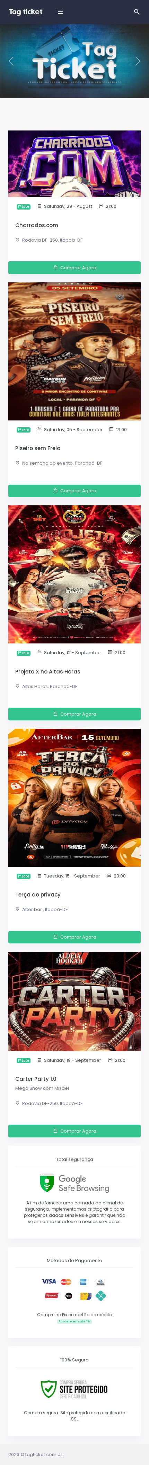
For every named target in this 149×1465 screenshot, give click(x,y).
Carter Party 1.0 (35, 1079)
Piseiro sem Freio (37, 448)
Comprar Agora (78, 267)
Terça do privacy (38, 894)
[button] (11, 61)
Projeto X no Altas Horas (47, 671)
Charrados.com (36, 225)
